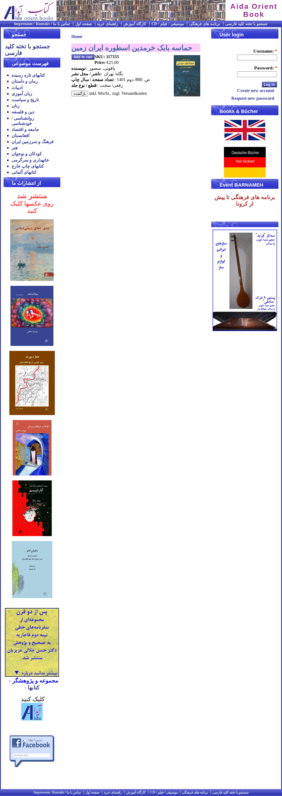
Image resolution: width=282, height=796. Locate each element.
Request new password (252, 98)
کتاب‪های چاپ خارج (28, 166)
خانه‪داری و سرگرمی (30, 160)
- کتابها (32, 687)
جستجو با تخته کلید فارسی (246, 24)
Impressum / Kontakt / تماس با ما (42, 24)
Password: (265, 68)
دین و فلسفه (23, 111)
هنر (15, 147)
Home (76, 36)
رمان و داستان (25, 81)
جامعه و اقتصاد (25, 129)
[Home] (27, 19)
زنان (16, 105)
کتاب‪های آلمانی (24, 172)
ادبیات (17, 87)
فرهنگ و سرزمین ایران (33, 141)
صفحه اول (83, 24)
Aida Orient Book (254, 10)
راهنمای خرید (107, 24)
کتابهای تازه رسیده (28, 75)
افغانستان (20, 135)
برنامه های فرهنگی (204, 24)
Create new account (255, 90)
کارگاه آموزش (134, 24)
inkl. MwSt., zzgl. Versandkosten (118, 93)
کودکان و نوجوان (27, 153)
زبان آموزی (22, 93)
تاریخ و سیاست (25, 99)
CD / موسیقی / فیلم (167, 24)
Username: (265, 51)
